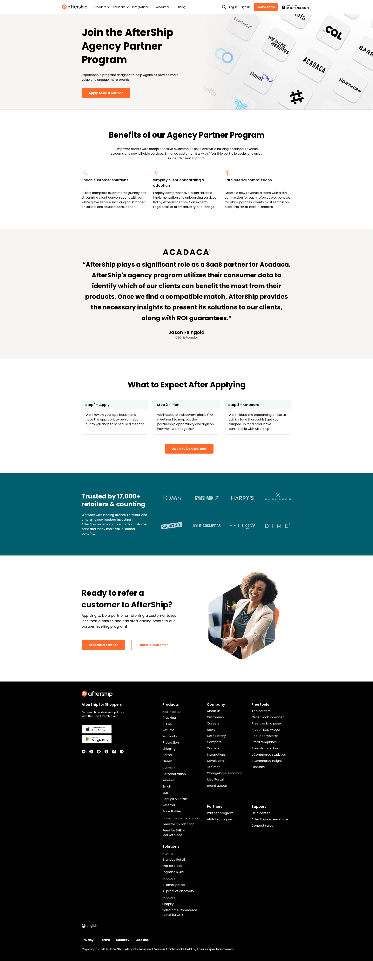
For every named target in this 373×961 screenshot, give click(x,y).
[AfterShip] (75, 7)
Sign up (246, 7)
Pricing (181, 7)
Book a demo (265, 7)
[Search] (224, 7)
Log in (233, 7)
